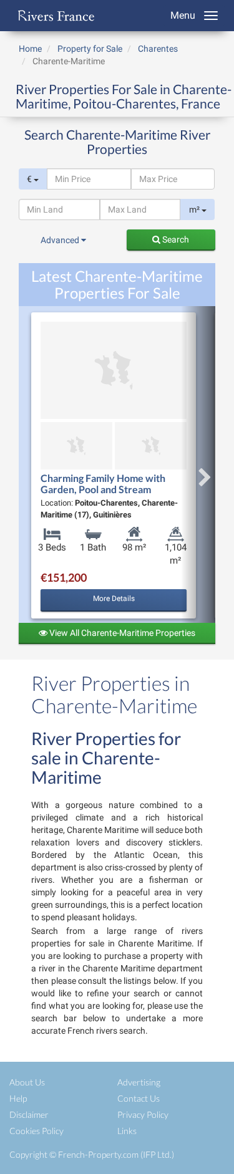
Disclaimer (29, 1114)
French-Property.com (98, 1154)
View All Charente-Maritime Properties (121, 633)
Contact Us (138, 1098)
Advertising (138, 1082)
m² (195, 209)
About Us (27, 1082)
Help (18, 1098)
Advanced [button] (61, 240)
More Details (114, 598)
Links (127, 1130)
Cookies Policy (36, 1130)
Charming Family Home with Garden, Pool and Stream (103, 483)
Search (174, 239)
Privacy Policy (142, 1114)
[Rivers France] (53, 15)
